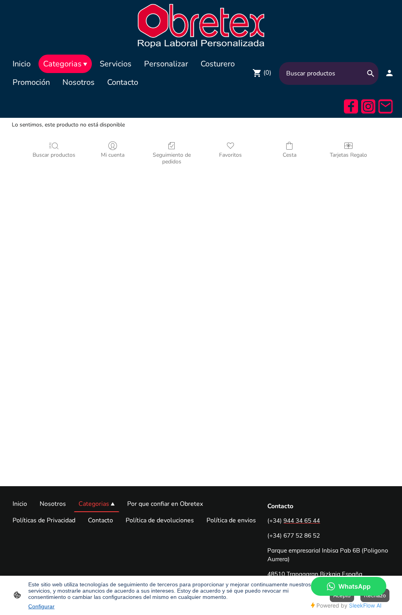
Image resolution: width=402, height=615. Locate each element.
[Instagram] (368, 106)
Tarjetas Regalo (348, 155)
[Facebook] (351, 106)
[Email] (385, 106)
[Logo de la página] (201, 25)
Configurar (41, 606)
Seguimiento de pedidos (172, 158)
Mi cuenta (112, 155)
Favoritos (230, 155)
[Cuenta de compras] (389, 73)
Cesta (289, 155)
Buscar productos (54, 155)
